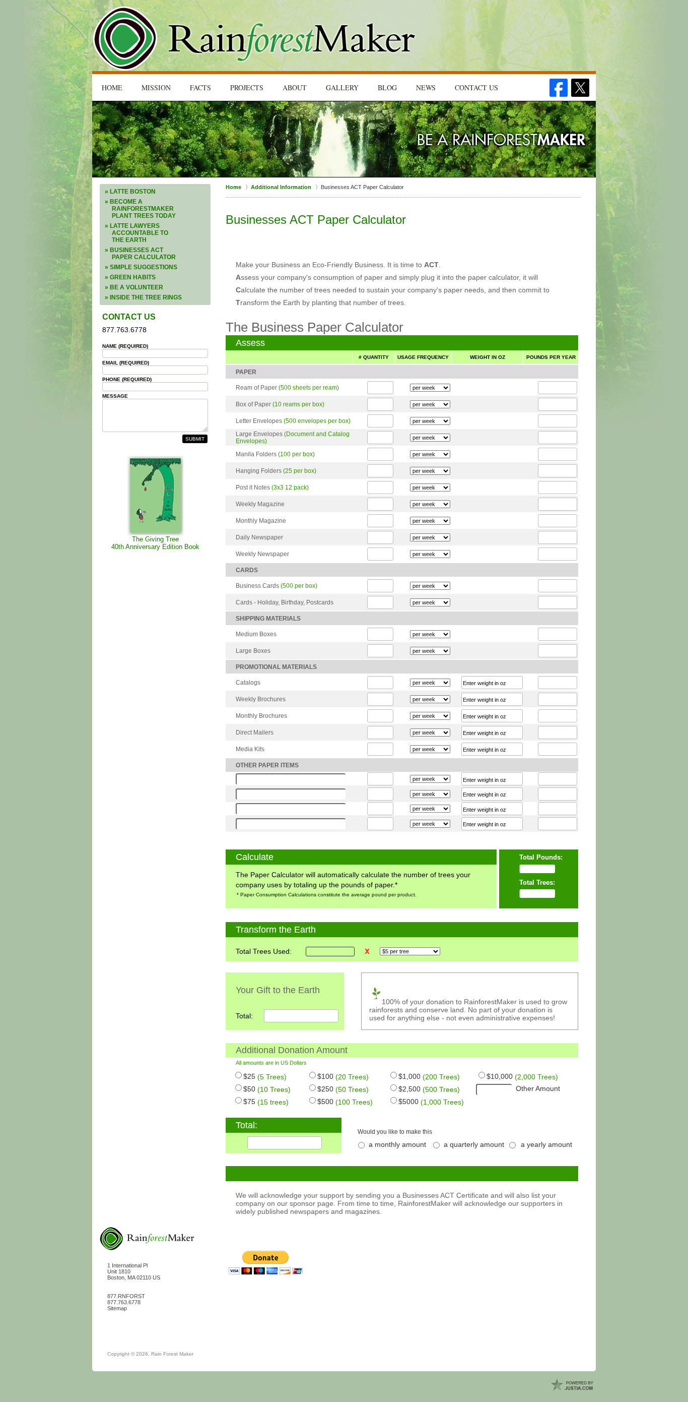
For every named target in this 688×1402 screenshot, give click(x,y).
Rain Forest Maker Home (255, 38)
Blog (387, 87)
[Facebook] (558, 88)
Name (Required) (125, 346)
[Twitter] (580, 88)
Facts (200, 87)
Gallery (342, 87)
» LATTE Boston (130, 191)
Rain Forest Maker (172, 1354)
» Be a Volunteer (134, 287)
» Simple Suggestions (141, 267)
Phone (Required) (127, 379)
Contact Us (476, 87)
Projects (246, 87)
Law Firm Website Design (573, 1385)
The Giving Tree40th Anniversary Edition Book (155, 543)
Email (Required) (125, 362)
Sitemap (117, 1308)
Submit (194, 439)
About (295, 87)
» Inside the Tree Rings (143, 297)
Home (112, 87)
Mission (156, 87)
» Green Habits (130, 277)
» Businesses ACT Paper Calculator (140, 254)
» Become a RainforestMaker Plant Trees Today (140, 208)
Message (115, 396)
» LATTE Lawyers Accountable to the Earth (136, 232)
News (426, 87)
